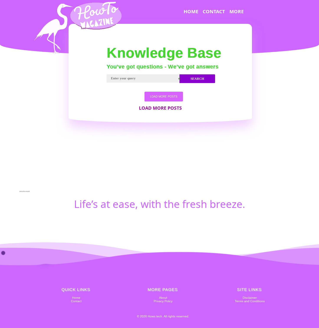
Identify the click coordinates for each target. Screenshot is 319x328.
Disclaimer (250, 297)
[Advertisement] (24, 125)
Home (76, 297)
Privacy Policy (163, 301)
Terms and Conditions (250, 301)
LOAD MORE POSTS (164, 96)
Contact (76, 301)
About (163, 297)
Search (197, 78)
